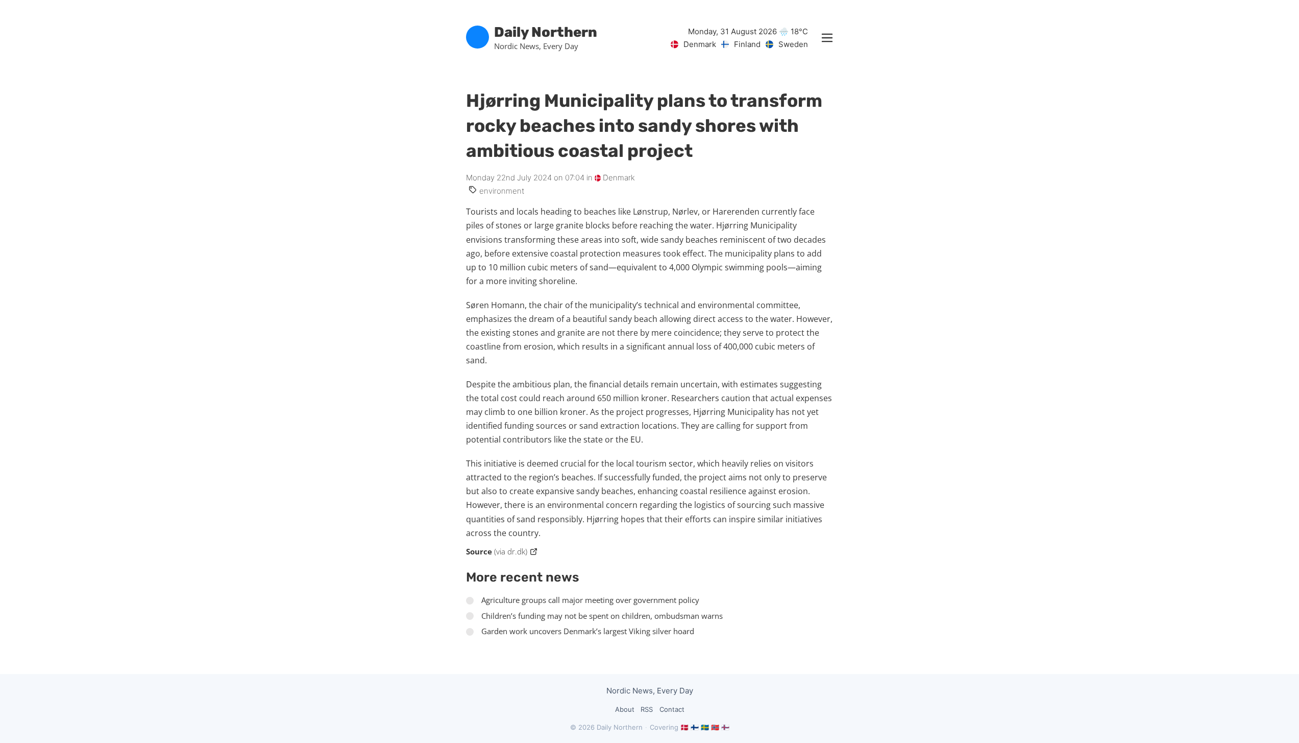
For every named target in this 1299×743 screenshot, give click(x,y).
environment (501, 191)
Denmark (618, 177)
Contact (671, 709)
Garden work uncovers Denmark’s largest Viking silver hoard (587, 631)
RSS (647, 709)
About (624, 709)
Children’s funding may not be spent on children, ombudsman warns (602, 616)
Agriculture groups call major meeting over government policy (590, 600)
